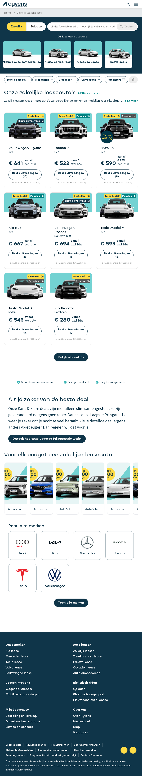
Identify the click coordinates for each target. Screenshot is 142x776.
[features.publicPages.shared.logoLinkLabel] (14, 4)
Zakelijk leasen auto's (30, 12)
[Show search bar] (128, 4)
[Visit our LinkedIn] (124, 750)
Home (7, 12)
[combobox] (82, 26)
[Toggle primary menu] (136, 4)
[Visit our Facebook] (133, 750)
